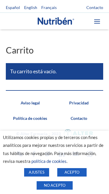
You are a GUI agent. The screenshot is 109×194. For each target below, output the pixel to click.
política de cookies (49, 161)
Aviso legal (30, 102)
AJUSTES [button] (36, 172)
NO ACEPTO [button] (54, 185)
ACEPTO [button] (72, 172)
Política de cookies (30, 118)
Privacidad (79, 102)
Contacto (94, 7)
